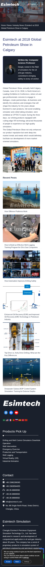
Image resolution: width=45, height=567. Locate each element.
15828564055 (14, 486)
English (32, 4)
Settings (26, 562)
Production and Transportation (15, 452)
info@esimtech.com (14, 502)
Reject (17, 562)
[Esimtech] (10, 4)
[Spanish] (20, 420)
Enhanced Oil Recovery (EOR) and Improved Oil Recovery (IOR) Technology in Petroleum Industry (21, 317)
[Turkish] (23, 420)
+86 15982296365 (13, 482)
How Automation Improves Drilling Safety (20, 281)
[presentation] (21, 195)
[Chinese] (26, 420)
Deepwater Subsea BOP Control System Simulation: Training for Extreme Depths (20, 390)
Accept (8, 562)
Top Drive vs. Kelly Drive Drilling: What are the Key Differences (22, 354)
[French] (10, 420)
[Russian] (16, 420)
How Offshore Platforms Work (15, 211)
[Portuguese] (13, 420)
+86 (7, 486)
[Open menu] (42, 4)
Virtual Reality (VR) (10, 458)
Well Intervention (9, 446)
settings (26, 558)
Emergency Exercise (11, 449)
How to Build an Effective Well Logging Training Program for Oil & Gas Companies (21, 246)
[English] (7, 420)
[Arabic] (4, 420)
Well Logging (8, 455)
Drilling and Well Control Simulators (17, 440)
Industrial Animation (11, 461)
